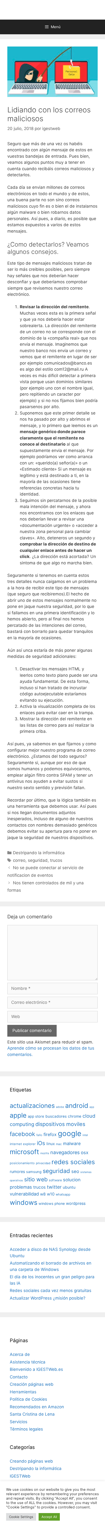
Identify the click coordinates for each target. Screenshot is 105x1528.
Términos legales (26, 1429)
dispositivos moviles (60, 1124)
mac (59, 1144)
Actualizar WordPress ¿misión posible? (47, 1298)
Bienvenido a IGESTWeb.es (36, 1369)
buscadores (56, 1116)
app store (36, 1116)
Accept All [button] (49, 1517)
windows (23, 1202)
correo (19, 860)
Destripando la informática (39, 852)
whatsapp (63, 1194)
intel (85, 1135)
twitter (54, 1187)
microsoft (24, 1152)
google (69, 1133)
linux (50, 1143)
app (91, 1107)
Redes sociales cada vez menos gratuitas (50, 1290)
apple (18, 1115)
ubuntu (69, 1187)
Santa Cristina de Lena (32, 1414)
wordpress (75, 1203)
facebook (22, 1133)
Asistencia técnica (27, 1362)
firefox (50, 1134)
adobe (60, 1107)
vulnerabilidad (24, 1193)
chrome (74, 1116)
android (76, 1105)
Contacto (19, 1376)
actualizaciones (32, 1105)
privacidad (43, 1163)
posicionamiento (22, 1163)
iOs (41, 1143)
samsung (34, 1172)
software (55, 1180)
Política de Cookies (28, 1399)
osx (84, 1152)
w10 (50, 1194)
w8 (43, 1194)
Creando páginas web (31, 1461)
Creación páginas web (31, 1384)
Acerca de (20, 1354)
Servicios (18, 1421)
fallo (39, 1135)
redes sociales (73, 1162)
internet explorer (23, 1144)
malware (72, 1143)
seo (75, 1171)
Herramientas (23, 1391)
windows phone (52, 1203)
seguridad (38, 860)
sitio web (36, 1179)
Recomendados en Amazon (37, 1406)
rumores (17, 1171)
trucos (56, 860)
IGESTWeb (20, 1476)
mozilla (44, 1153)
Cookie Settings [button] (21, 1517)
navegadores (65, 1152)
